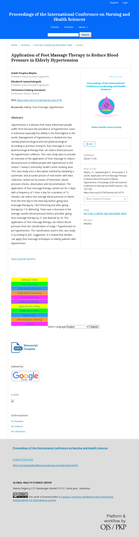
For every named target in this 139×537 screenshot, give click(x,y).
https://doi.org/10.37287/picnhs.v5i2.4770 (39, 100)
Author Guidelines (29, 301)
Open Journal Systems (23, 259)
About (82, 27)
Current (55, 27)
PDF (90, 144)
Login (125, 2)
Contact (29, 324)
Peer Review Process (29, 288)
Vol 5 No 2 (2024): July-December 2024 (53, 45)
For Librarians (18, 431)
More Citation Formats (98, 198)
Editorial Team (29, 279)
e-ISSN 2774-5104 (23, 459)
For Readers (17, 421)
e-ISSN (15, 394)
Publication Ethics (29, 310)
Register (114, 2)
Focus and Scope (29, 297)
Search (85, 34)
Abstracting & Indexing (29, 319)
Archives (69, 27)
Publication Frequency (29, 293)
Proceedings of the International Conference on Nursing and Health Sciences (69, 17)
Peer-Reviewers (29, 284)
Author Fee (29, 315)
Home (14, 45)
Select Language (57, 326)
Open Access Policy (29, 306)
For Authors (17, 426)
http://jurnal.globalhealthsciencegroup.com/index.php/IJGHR (45, 465)
